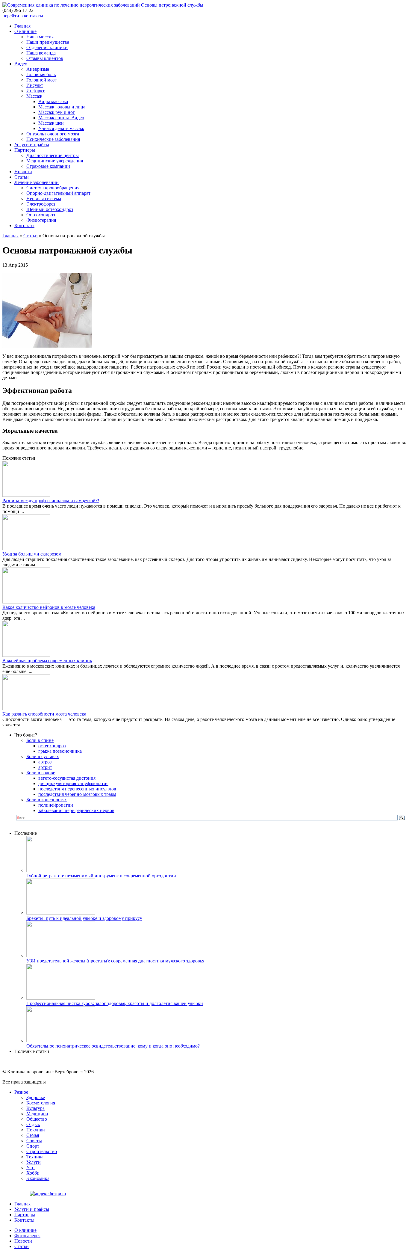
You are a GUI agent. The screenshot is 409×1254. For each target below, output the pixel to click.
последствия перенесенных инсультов (77, 788)
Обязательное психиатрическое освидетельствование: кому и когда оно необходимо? (113, 1045)
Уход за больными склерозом (31, 553)
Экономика (37, 1178)
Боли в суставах (42, 756)
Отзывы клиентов (44, 58)
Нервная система (43, 198)
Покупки (35, 1129)
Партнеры (24, 150)
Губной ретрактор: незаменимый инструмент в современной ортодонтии (101, 875)
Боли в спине (40, 740)
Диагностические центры (52, 155)
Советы (34, 1140)
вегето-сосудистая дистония (67, 778)
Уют (30, 1167)
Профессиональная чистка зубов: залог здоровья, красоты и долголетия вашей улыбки (114, 1003)
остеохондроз (52, 745)
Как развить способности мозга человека (44, 713)
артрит (45, 767)
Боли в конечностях (46, 799)
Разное (21, 1092)
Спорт (32, 1146)
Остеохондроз (40, 214)
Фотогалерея (27, 1235)
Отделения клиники (47, 47)
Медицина (37, 1113)
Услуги (33, 1162)
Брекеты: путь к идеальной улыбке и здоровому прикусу (84, 918)
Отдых (33, 1124)
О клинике (25, 31)
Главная (22, 25)
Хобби (33, 1172)
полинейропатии (55, 805)
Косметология (40, 1102)
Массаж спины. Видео (61, 117)
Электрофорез (40, 203)
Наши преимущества (47, 42)
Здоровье (35, 1097)
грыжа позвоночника (60, 751)
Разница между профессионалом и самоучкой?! (50, 500)
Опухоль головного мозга (52, 133)
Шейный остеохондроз (49, 209)
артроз (44, 761)
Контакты (24, 225)
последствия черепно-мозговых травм (77, 794)
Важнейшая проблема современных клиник (47, 660)
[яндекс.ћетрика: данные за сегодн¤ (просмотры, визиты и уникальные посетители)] (48, 1193)
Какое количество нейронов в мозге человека (48, 607)
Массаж (34, 96)
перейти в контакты (22, 15)
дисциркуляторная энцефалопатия (73, 783)
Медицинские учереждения (54, 160)
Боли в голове (40, 772)
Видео (20, 63)
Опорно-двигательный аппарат (58, 193)
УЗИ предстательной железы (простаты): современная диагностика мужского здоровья (115, 960)
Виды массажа (53, 101)
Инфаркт (35, 90)
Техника (34, 1156)
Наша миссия (40, 36)
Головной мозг (41, 79)
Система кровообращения (52, 187)
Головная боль (41, 74)
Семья (32, 1135)
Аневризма (37, 69)
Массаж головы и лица (61, 106)
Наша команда (41, 52)
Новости (23, 171)
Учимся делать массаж (61, 128)
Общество (36, 1119)
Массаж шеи (51, 123)
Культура (35, 1108)
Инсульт (34, 85)
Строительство (41, 1151)
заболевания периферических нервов (76, 810)
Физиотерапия (41, 220)
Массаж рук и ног (56, 112)
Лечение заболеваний (36, 182)
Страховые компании (48, 166)
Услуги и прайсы (31, 144)
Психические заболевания (53, 139)
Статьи (21, 176)
